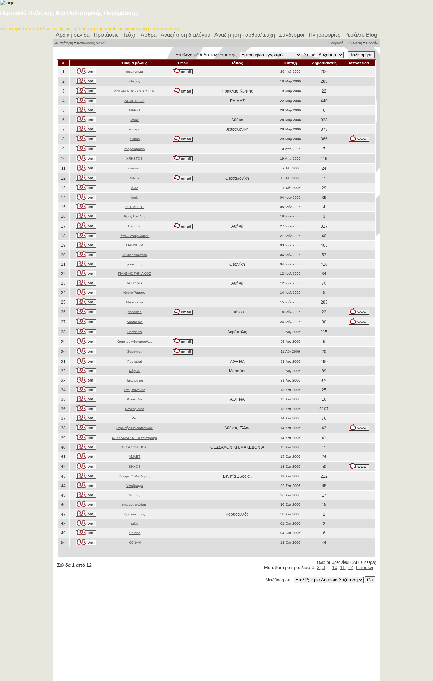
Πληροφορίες (324, 35)
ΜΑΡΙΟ (134, 110)
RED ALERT (134, 207)
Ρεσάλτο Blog (361, 35)
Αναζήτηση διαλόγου (185, 35)
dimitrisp (134, 168)
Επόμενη (365, 567)
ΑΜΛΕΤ (134, 457)
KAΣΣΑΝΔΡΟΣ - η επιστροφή (134, 438)
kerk (134, 197)
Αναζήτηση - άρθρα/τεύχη (244, 35)
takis (134, 523)
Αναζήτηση (64, 43)
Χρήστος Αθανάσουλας (134, 341)
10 (334, 567)
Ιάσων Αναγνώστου (134, 236)
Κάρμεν (134, 371)
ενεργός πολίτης (134, 504)
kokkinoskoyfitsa (134, 255)
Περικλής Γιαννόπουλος (134, 428)
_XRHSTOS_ (134, 158)
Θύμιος (134, 81)
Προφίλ (372, 43)
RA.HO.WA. (135, 283)
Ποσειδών (134, 332)
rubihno (134, 533)
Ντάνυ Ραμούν (134, 292)
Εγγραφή (335, 43)
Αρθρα (148, 35)
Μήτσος (134, 495)
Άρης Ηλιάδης (134, 216)
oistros (135, 139)
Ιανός (134, 120)
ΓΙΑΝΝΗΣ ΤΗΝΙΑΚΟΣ (134, 274)
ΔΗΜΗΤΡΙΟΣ (134, 101)
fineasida (135, 312)
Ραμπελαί (134, 361)
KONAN (135, 542)
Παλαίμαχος (135, 380)
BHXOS (135, 466)
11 (342, 567)
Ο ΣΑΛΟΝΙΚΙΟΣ (134, 447)
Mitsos (134, 178)
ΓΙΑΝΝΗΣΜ (134, 245)
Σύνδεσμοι (292, 35)
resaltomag (134, 71)
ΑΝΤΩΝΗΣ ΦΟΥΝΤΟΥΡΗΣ (134, 91)
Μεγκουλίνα (134, 302)
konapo (134, 129)
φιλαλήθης (134, 264)
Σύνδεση (354, 43)
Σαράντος (134, 351)
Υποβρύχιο (134, 486)
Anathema (135, 322)
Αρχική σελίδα (72, 35)
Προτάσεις (106, 35)
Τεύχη (129, 35)
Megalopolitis (134, 149)
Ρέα (134, 418)
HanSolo (134, 226)
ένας (134, 188)
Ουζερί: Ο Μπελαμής (134, 476)
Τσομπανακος (134, 390)
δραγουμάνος (134, 514)
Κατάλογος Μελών (92, 43)
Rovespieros (134, 409)
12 (350, 567)
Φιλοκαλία (134, 399)
